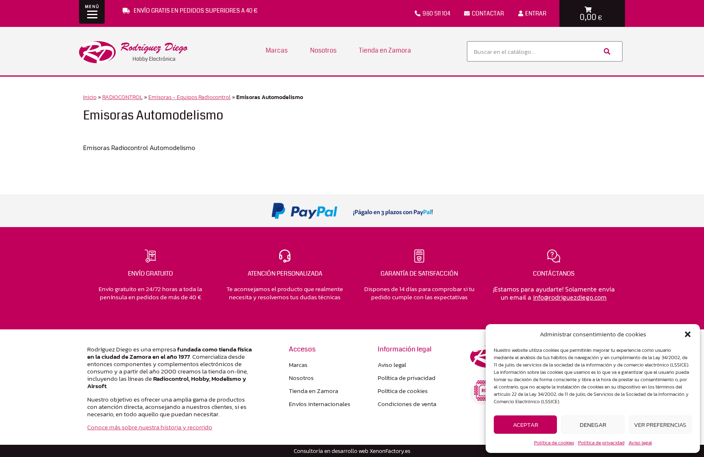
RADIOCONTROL (122, 97)
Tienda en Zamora (385, 50)
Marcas (277, 50)
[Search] (606, 51)
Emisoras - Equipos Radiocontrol (189, 97)
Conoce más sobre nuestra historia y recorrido (149, 427)
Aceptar (525, 424)
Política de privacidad (601, 442)
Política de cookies (554, 442)
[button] (688, 334)
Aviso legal (640, 442)
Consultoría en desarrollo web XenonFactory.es (352, 451)
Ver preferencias (660, 424)
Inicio (90, 97)
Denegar (593, 424)
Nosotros (323, 50)
